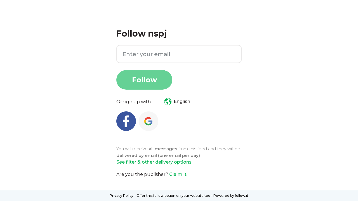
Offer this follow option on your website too (173, 195)
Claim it (178, 174)
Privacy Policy (121, 195)
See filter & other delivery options (154, 162)
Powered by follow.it (230, 195)
